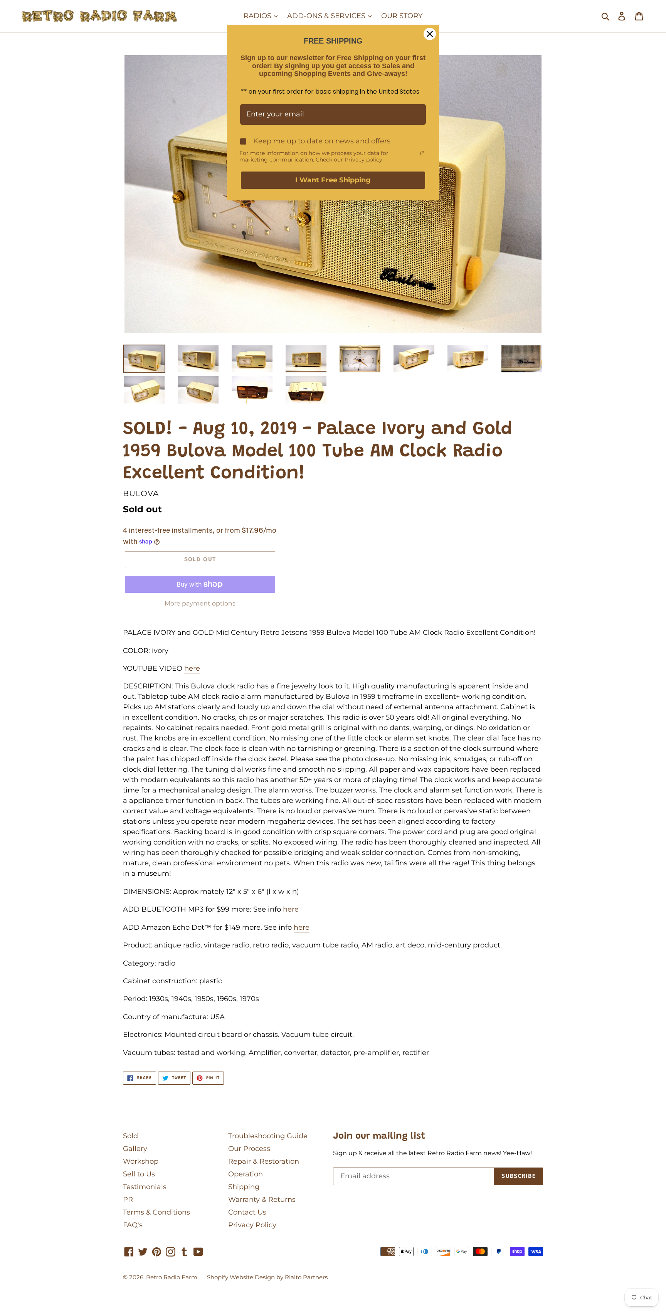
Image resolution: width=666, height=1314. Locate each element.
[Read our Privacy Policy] (422, 153)
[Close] (429, 34)
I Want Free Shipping (333, 180)
